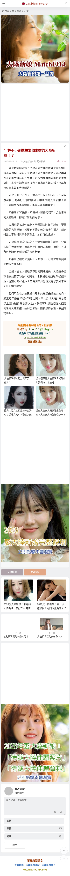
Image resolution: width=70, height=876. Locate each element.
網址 (9, 836)
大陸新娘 (12, 572)
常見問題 (16, 11)
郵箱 (9, 828)
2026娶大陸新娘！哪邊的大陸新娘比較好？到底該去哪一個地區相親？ (18, 608)
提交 (15, 845)
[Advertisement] (35, 112)
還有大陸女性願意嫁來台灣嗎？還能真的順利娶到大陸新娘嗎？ (19, 414)
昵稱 (9, 821)
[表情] (60, 812)
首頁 (7, 11)
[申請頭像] (62, 790)
